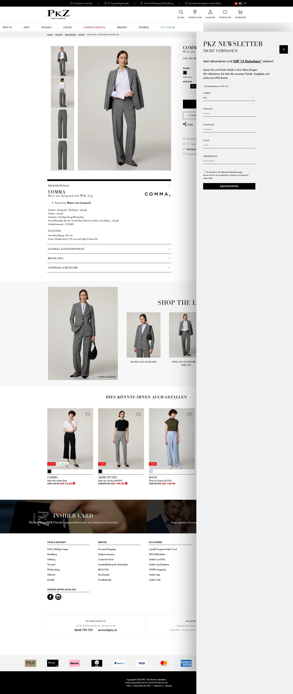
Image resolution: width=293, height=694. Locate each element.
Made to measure (106, 554)
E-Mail (206, 140)
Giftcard (51, 574)
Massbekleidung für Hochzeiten (113, 564)
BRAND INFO (55, 258)
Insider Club (154, 579)
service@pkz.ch (107, 630)
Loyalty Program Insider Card (163, 549)
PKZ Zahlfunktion (157, 554)
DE (240, 3)
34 (193, 86)
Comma (191, 48)
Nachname (208, 124)
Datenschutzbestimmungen (231, 172)
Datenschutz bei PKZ (142, 685)
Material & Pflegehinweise (66, 248)
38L (195, 91)
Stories (144, 27)
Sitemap (168, 685)
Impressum (158, 685)
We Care (166, 27)
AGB (128, 685)
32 (186, 86)
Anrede (206, 93)
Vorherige (122, 334)
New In (7, 27)
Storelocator (104, 574)
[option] (66, 61)
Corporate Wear (106, 559)
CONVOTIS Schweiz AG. (158, 682)
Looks (67, 27)
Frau (205, 97)
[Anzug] (83, 333)
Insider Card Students (159, 564)
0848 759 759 (83, 630)
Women (46, 27)
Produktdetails (58, 185)
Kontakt (50, 579)
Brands (122, 27)
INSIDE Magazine (157, 569)
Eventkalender (105, 579)
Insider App (154, 574)
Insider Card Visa (157, 559)
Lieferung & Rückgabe (63, 267)
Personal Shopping (107, 549)
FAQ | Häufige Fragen (58, 549)
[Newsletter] (283, 49)
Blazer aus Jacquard (79, 202)
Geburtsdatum (210, 156)
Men (26, 27)
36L (187, 91)
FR (245, 3)
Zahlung (51, 559)
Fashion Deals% (94, 27)
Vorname (207, 108)
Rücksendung (53, 569)
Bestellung (52, 554)
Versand (51, 564)
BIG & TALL (103, 569)
